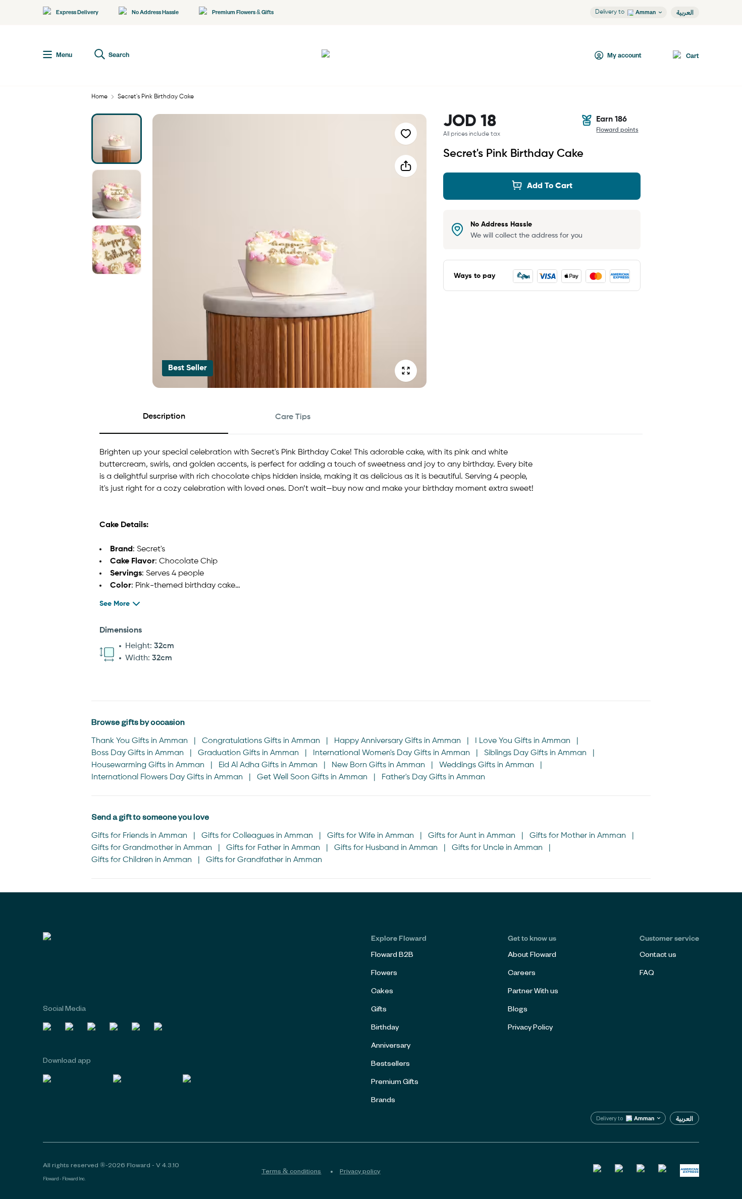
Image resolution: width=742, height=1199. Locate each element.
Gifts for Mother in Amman (577, 836)
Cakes (382, 990)
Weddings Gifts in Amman (486, 765)
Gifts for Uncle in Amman (497, 848)
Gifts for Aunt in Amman (471, 836)
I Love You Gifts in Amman (522, 741)
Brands (383, 1099)
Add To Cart (549, 186)
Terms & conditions (291, 1171)
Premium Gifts (394, 1081)
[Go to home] (359, 55)
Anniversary (390, 1045)
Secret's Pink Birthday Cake (156, 97)
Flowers (384, 972)
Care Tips (292, 417)
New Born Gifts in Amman (378, 765)
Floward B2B (392, 954)
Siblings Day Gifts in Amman (535, 753)
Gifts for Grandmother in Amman (151, 848)
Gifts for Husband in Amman (386, 848)
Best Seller (187, 368)
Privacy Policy (530, 1027)
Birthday (385, 1027)
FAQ (647, 972)
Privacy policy (360, 1171)
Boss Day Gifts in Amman (137, 753)
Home (99, 97)
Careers (522, 972)
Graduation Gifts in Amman (248, 753)
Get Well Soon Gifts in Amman (312, 777)
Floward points (617, 130)
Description (164, 417)
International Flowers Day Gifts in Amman (167, 777)
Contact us (658, 954)
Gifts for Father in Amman (273, 848)
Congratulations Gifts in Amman (261, 741)
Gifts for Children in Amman (141, 860)
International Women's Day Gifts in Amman (391, 753)
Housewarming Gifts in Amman (147, 765)
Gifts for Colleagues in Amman (257, 836)
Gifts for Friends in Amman (139, 836)
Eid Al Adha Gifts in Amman (268, 765)
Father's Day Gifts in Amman (433, 777)
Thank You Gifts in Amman (139, 741)
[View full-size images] (406, 371)
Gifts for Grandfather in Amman (264, 860)
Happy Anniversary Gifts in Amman (397, 741)
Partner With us (533, 990)
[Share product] (406, 166)
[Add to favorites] (406, 134)
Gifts (379, 1008)
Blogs (517, 1008)
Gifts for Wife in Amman (370, 836)
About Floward (532, 954)
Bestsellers (390, 1063)
